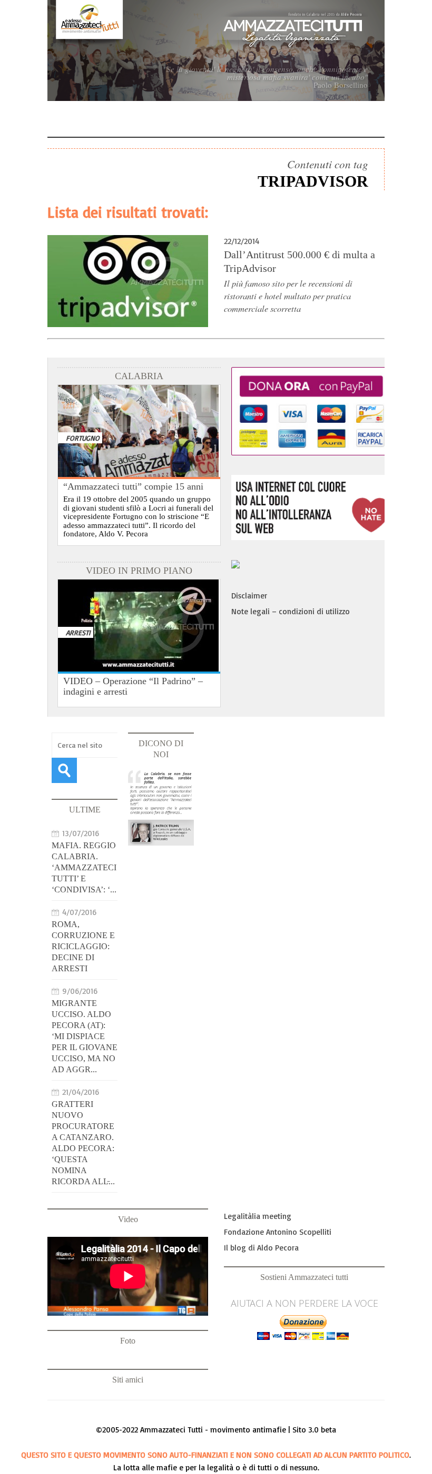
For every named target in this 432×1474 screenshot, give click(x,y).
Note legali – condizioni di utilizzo (290, 611)
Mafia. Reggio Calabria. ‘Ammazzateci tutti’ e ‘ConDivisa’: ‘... (84, 867)
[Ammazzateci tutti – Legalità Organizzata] (216, 50)
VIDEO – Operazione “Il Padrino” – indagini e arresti (133, 686)
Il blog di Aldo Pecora (261, 1248)
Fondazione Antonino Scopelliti (277, 1232)
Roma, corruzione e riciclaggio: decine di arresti (83, 946)
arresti (78, 632)
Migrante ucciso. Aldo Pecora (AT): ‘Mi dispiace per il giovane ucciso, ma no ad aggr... (84, 1036)
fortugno (83, 437)
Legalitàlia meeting (257, 1216)
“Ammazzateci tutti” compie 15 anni (133, 486)
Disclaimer (249, 596)
